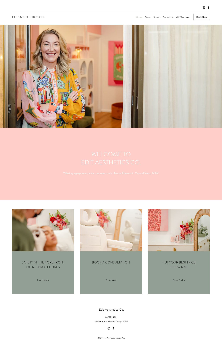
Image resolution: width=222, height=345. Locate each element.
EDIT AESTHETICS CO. (28, 17)
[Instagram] (203, 7)
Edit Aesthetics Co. (111, 309)
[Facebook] (208, 7)
